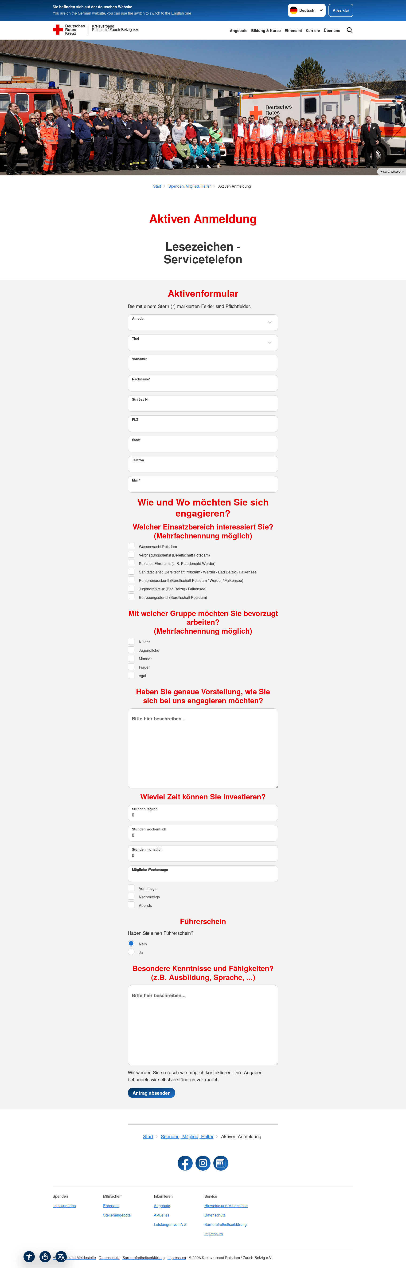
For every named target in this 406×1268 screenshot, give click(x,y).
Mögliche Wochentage (150, 869)
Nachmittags (149, 897)
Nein (142, 944)
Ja (140, 952)
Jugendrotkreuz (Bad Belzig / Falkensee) (172, 589)
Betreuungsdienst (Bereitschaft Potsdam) (172, 597)
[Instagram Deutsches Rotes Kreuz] (203, 1163)
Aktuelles (161, 1215)
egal (142, 675)
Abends (145, 905)
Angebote (238, 30)
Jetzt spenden (64, 1205)
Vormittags (147, 888)
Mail (136, 480)
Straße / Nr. (140, 399)
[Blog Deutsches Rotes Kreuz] (220, 1163)
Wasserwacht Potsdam (157, 546)
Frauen (144, 667)
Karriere (313, 30)
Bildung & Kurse (266, 30)
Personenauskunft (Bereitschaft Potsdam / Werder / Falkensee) (190, 580)
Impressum (213, 1233)
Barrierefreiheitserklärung (225, 1224)
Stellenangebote (117, 1215)
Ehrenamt (293, 30)
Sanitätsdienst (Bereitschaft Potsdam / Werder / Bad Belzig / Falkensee (197, 572)
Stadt (136, 439)
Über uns (332, 30)
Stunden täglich (145, 808)
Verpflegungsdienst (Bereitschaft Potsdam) (174, 555)
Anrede (138, 318)
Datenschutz (214, 1215)
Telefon (138, 460)
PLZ (135, 419)
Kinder (144, 641)
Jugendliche (148, 650)
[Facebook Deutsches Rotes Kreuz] (185, 1163)
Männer (145, 658)
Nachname (141, 379)
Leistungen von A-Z (170, 1224)
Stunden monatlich (147, 849)
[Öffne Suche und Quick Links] (349, 30)
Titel (135, 338)
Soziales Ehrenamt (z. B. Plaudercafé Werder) (176, 563)
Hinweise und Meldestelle (226, 1205)
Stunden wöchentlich (149, 829)
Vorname (139, 358)
